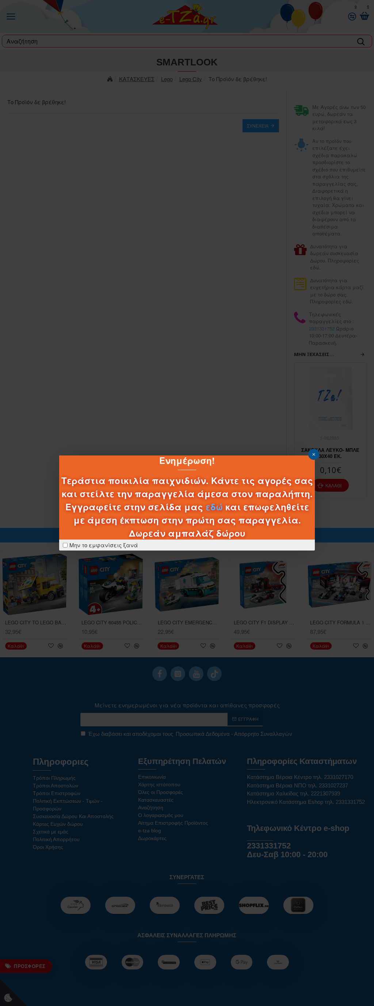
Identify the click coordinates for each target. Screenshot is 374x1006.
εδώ (214, 506)
